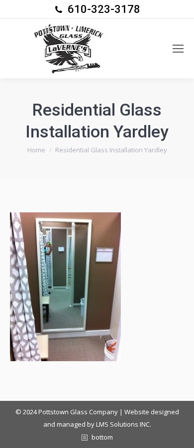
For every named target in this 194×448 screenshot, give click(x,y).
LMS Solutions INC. (123, 424)
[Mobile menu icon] (178, 49)
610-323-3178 (104, 9)
